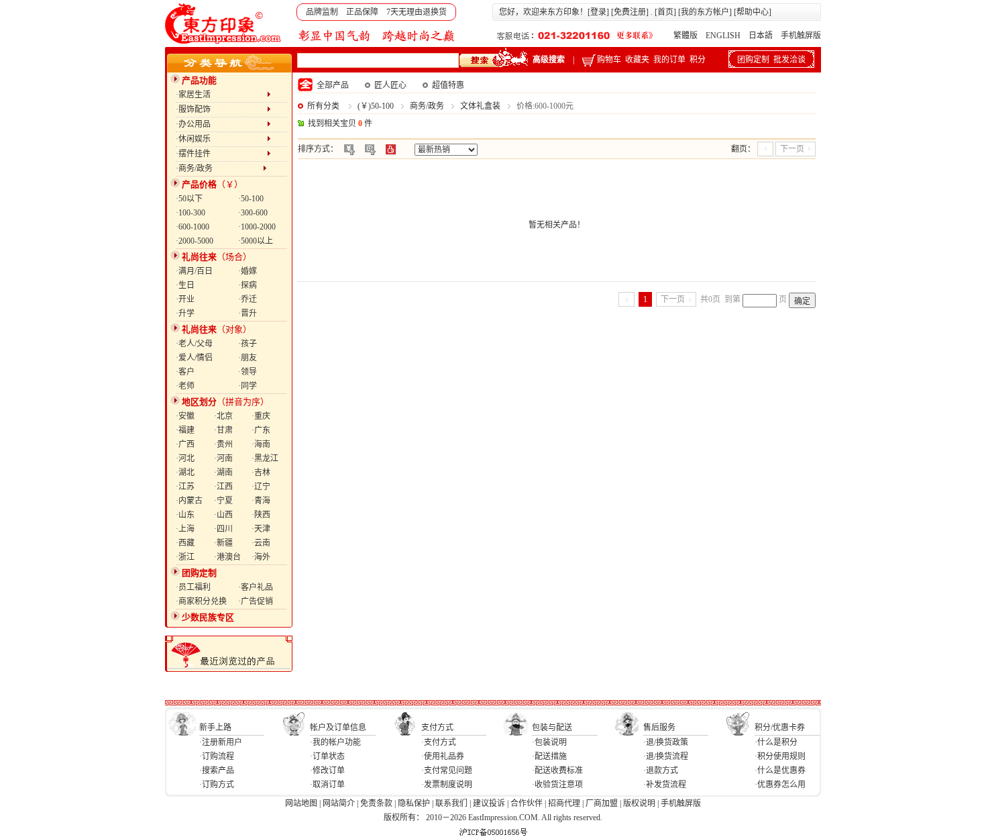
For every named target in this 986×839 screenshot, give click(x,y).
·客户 (185, 372)
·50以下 (189, 198)
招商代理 (564, 803)
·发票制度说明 (446, 784)
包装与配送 (552, 727)
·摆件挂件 (221, 153)
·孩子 (247, 343)
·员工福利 (193, 587)
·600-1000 (192, 227)
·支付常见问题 (446, 770)
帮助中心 (752, 12)
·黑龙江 (265, 458)
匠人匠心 (390, 85)
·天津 (261, 529)
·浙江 (185, 557)
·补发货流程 (664, 784)
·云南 (261, 543)
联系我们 (451, 803)
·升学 (185, 313)
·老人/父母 (194, 343)
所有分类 (323, 106)
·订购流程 (216, 756)
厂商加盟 (602, 803)
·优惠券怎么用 (780, 784)
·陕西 (261, 515)
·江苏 (185, 486)
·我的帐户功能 (335, 742)
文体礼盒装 (480, 106)
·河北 (185, 458)
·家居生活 (221, 94)
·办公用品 (221, 124)
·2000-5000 (194, 241)
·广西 (185, 444)
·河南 (223, 458)
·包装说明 (549, 742)
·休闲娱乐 (221, 139)
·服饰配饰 (221, 109)
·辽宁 (261, 486)
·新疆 (223, 543)
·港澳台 (227, 557)
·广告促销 (255, 601)
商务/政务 (427, 106)
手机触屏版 (801, 35)
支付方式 (437, 727)
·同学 (247, 386)
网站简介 (339, 803)
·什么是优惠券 (780, 770)
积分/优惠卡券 (780, 727)
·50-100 (251, 198)
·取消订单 (327, 784)
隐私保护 (414, 803)
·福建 (185, 430)
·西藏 (185, 543)
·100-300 (190, 212)
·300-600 (253, 212)
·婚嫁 (247, 271)
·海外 (261, 557)
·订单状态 (327, 756)
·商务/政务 (219, 168)
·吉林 (261, 472)
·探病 (247, 285)
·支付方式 (438, 742)
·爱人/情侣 (194, 357)
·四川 (223, 529)
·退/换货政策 (665, 742)
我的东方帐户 (705, 12)
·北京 (223, 416)
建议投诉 (489, 803)
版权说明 (639, 803)
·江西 (223, 486)
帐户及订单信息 (338, 727)
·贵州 (223, 444)
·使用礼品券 (442, 756)
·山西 (223, 515)
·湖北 (185, 472)
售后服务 (659, 727)
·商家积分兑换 (201, 601)
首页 (665, 12)
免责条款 (376, 803)
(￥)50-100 (376, 106)
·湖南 (223, 472)
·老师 (185, 386)
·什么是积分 (776, 742)
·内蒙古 (189, 500)
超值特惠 (448, 85)
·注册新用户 (220, 742)
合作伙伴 (526, 803)
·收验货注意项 (557, 784)
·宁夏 (223, 500)
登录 (598, 12)
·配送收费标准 (557, 770)
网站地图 (301, 803)
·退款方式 (660, 770)
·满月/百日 (194, 271)
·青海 (261, 500)
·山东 (185, 515)
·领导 (247, 372)
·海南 (261, 444)
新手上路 (215, 727)
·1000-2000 (257, 227)
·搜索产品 (216, 770)
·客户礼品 (255, 587)
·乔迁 (247, 299)
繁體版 (685, 35)
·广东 (261, 430)
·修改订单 (327, 770)
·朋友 (247, 357)
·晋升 (247, 313)
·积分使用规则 (780, 756)
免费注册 (630, 12)
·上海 (185, 529)
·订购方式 (216, 784)
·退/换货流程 (665, 756)
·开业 (185, 299)
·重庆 (261, 416)
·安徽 (185, 416)
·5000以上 (255, 241)
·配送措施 (549, 756)
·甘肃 (223, 430)
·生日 (185, 285)
